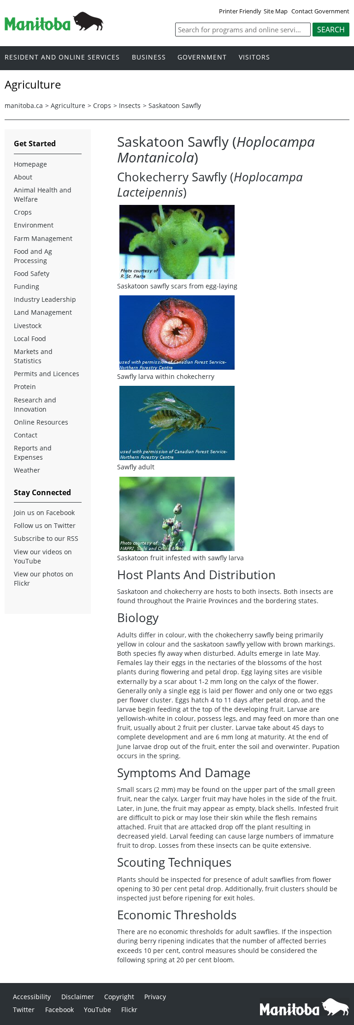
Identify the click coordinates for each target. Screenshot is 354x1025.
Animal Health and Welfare (42, 195)
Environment (33, 225)
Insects (130, 105)
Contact (25, 435)
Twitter (24, 1009)
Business (149, 57)
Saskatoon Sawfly (174, 105)
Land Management (43, 312)
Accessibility (32, 996)
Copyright (119, 996)
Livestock (27, 325)
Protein (25, 386)
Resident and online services (62, 57)
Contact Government (320, 11)
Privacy (155, 996)
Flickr (129, 1009)
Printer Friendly (240, 11)
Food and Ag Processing (33, 256)
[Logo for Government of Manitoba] (54, 28)
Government (202, 57)
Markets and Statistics (33, 356)
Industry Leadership (45, 299)
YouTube (97, 1009)
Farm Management (43, 238)
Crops (102, 105)
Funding (26, 286)
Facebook (59, 1009)
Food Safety (31, 273)
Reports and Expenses (33, 453)
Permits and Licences (46, 373)
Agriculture (68, 105)
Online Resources (41, 422)
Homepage (30, 164)
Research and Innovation (35, 405)
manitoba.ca (24, 105)
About (23, 177)
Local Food (30, 338)
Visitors (254, 57)
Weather (27, 470)
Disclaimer (77, 996)
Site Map (276, 11)
